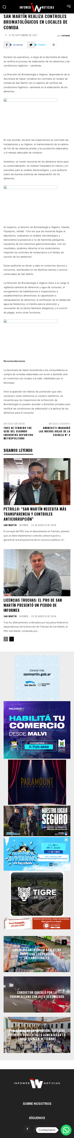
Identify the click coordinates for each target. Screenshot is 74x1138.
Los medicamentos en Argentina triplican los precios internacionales (37, 954)
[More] (54, 44)
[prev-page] (6, 639)
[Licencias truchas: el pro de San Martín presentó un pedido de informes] (37, 572)
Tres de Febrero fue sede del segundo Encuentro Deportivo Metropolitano (18, 433)
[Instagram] (37, 1128)
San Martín (10, 525)
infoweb (65, 35)
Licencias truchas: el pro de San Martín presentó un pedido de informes (33, 605)
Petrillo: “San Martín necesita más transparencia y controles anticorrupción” (35, 514)
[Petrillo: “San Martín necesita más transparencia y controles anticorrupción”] (37, 481)
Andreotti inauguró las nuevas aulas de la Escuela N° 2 (54, 431)
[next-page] (11, 639)
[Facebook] (27, 1129)
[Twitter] (46, 1129)
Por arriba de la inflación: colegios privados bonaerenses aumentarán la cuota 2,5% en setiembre (37, 1035)
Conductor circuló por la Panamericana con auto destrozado (37, 994)
